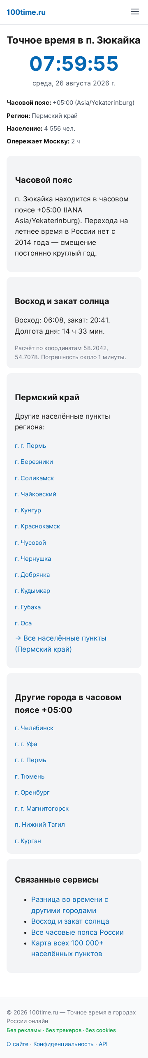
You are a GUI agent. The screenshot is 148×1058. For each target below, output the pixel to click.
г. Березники (34, 462)
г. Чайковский (35, 494)
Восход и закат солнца (70, 921)
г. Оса (23, 623)
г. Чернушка (33, 558)
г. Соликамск (34, 478)
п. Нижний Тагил (40, 824)
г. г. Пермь (30, 445)
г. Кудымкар (32, 591)
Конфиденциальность (63, 1043)
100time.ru (26, 12)
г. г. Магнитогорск (42, 808)
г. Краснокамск (37, 526)
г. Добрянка (32, 575)
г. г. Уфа (26, 744)
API (103, 1043)
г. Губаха (28, 607)
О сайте (17, 1043)
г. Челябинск (34, 728)
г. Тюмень (29, 776)
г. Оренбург (32, 792)
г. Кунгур (28, 510)
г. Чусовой (30, 542)
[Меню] (134, 12)
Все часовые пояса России (77, 932)
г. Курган (28, 841)
